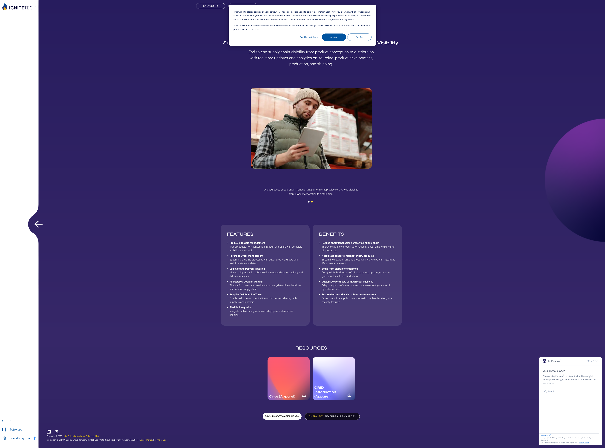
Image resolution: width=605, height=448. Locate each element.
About (12, 441)
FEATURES (331, 416)
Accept (334, 37)
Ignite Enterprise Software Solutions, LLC (81, 436)
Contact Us (210, 6)
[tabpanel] (311, 193)
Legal (142, 440)
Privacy (149, 440)
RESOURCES (348, 416)
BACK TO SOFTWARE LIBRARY (282, 416)
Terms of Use (160, 440)
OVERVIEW (316, 416)
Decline (359, 37)
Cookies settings (309, 37)
